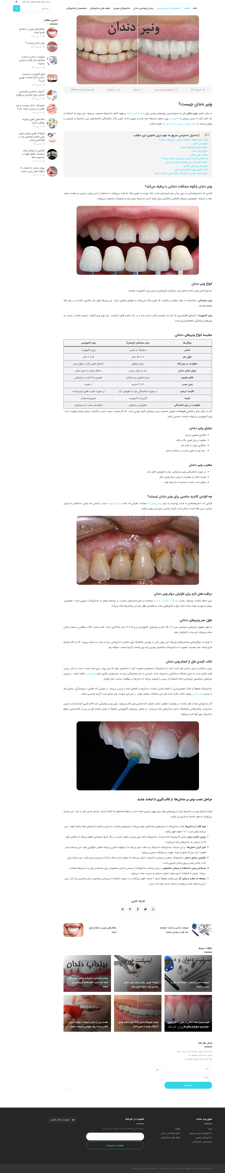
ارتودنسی (91, 674)
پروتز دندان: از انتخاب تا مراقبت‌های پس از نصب (32, 169)
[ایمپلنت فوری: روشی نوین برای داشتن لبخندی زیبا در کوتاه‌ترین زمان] (52, 137)
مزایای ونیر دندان (199, 151)
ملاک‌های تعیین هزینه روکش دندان (33, 121)
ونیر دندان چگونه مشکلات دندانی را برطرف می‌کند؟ (183, 140)
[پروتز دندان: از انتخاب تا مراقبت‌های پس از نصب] (52, 171)
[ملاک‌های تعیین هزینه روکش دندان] (52, 123)
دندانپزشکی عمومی (203, 1137)
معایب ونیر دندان (199, 155)
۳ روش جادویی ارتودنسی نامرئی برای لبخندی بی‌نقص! (30, 93)
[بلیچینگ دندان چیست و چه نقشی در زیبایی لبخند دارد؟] (52, 109)
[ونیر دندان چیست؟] (52, 46)
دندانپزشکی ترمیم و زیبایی (164, 89)
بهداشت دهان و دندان (166, 601)
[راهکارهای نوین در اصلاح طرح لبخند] (52, 32)
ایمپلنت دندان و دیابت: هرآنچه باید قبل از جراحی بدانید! (32, 60)
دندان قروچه (114, 503)
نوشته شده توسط (81, 89)
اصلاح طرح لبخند (135, 113)
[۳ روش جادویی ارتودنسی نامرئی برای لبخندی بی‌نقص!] (52, 95)
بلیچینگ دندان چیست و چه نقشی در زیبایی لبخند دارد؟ (30, 107)
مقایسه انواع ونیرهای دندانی (194, 147)
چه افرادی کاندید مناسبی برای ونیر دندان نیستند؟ (184, 158)
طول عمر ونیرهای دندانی (196, 166)
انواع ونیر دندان (200, 143)
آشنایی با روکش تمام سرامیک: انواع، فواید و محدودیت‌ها (33, 154)
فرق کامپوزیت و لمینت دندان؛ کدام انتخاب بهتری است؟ (32, 77)
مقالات (135, 89)
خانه (210, 1129)
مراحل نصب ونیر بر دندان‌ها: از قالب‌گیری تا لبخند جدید (181, 173)
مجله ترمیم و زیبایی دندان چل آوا (179, 124)
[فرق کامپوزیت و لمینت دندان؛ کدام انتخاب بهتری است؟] (52, 77)
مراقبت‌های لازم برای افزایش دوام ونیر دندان (186, 162)
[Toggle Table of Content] (205, 135)
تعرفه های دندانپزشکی (170, 1137)
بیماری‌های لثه (154, 503)
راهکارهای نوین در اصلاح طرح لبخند (32, 30)
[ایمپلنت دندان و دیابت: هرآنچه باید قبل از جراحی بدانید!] (52, 60)
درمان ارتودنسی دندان (170, 1133)
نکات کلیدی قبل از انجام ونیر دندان (191, 169)
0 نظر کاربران (112, 89)
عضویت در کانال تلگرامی (60, 1119)
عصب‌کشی (197, 694)
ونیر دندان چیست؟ (35, 43)
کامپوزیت (174, 118)
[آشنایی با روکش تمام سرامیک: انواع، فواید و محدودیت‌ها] (52, 154)
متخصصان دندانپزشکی (202, 1141)
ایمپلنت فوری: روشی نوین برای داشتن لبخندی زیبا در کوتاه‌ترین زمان (31, 136)
